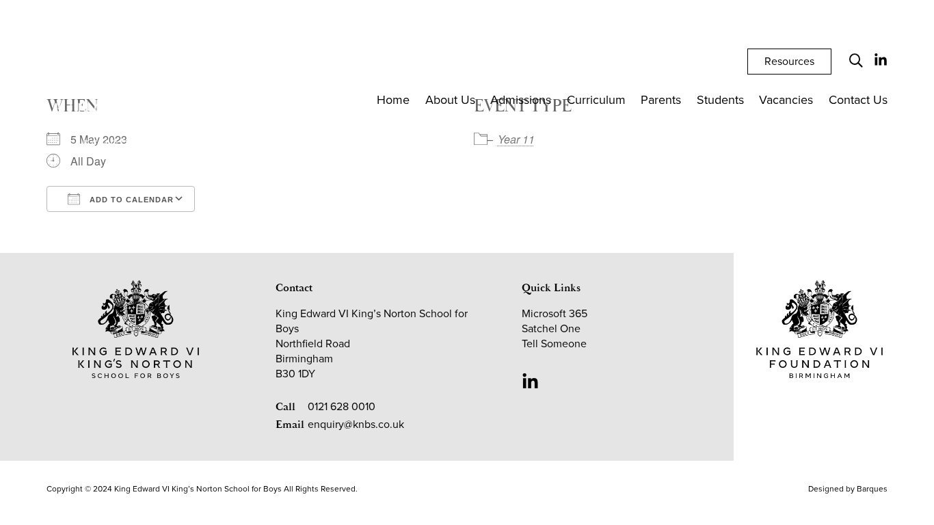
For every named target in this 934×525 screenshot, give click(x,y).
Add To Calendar (130, 200)
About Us (450, 100)
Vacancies (786, 100)
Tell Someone (554, 343)
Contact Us (858, 100)
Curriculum (596, 100)
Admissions (520, 100)
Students (720, 100)
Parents (661, 100)
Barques (872, 489)
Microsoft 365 (554, 313)
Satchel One (551, 328)
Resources (789, 61)
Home (393, 100)
